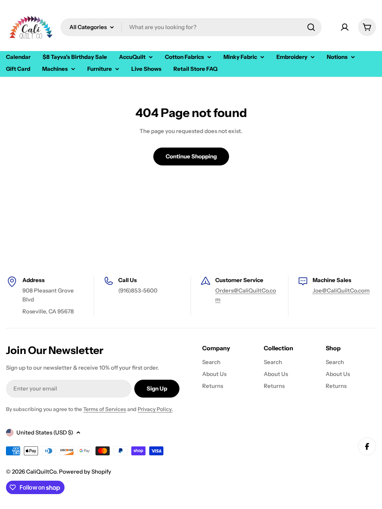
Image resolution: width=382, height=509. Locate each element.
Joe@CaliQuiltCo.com (341, 290)
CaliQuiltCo (41, 471)
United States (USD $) (44, 432)
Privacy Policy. (155, 409)
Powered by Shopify (85, 471)
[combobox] (191, 27)
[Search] (311, 27)
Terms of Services (104, 409)
